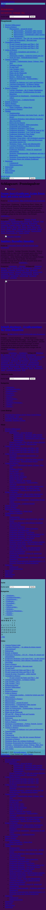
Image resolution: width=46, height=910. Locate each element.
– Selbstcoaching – (11, 399)
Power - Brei (36, 227)
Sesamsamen (10, 231)
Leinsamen (4, 225)
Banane (3, 268)
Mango (11, 274)
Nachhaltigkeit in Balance (14, 109)
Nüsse (15, 227)
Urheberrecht (13, 163)
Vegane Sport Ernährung (9, 233)
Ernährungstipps (21, 357)
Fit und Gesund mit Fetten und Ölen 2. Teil (24, 46)
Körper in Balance (11, 88)
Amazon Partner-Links (13, 645)
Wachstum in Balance (12, 105)
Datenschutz (9, 167)
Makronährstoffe (21, 364)
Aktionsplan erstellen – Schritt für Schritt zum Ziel (26, 56)
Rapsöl (22, 366)
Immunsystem (37, 272)
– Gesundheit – (10, 395)
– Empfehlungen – (11, 391)
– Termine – (9, 404)
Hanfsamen (24, 223)
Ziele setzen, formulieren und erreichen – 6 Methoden (23, 747)
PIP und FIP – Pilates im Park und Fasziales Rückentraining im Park (20, 715)
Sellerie (39, 229)
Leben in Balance (11, 50)
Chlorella (27, 219)
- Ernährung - (23, 353)
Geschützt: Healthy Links (13, 418)
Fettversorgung (6, 359)
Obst (19, 227)
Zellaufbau (13, 278)
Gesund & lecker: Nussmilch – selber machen (20, 674)
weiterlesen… (5, 216)
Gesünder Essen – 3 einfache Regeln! (22, 100)
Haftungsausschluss (16, 165)
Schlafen (4, 368)
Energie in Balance (11, 102)
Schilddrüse (15, 276)
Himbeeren (14, 361)
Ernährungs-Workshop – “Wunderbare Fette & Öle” (27, 130)
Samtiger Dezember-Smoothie (17, 241)
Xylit (23, 370)
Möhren (9, 227)
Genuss (25, 359)
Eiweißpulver (5, 221)
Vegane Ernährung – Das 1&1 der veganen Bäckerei (27, 38)
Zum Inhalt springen (8, 2)
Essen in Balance (11, 27)
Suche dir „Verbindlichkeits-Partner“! (17, 726)
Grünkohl (36, 221)
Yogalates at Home (15, 65)
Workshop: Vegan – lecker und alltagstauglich (24, 144)
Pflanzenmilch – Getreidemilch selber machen (29, 34)
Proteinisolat (5, 366)
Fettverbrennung (39, 357)
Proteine (36, 274)
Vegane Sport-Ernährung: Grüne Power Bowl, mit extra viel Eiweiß (23, 195)
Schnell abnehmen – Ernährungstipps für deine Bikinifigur (21, 328)
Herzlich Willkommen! (13, 25)
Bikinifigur (39, 353)
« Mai (3, 637)
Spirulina (27, 231)
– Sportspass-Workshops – (14, 402)
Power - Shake (6, 229)
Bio (2, 355)
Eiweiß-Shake (21, 355)
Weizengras (5, 278)
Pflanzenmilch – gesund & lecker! (20, 29)
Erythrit (30, 357)
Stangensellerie (36, 231)
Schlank (10, 368)
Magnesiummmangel (8, 364)
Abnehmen (38, 266)
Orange (17, 274)
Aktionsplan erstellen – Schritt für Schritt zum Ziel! (26, 695)
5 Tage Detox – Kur (12, 417)
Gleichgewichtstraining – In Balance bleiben (24, 84)
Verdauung (32, 276)
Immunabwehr (27, 272)
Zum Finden (9, 749)
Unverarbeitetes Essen (13, 370)
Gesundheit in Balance (12, 42)
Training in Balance (11, 59)
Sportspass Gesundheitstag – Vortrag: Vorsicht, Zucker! (23, 724)
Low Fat (25, 362)
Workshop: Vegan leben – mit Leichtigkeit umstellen (27, 138)
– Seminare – (9, 401)
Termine (8, 111)
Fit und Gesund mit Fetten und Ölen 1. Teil (24, 44)
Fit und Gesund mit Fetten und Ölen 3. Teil (24, 48)
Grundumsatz (5, 361)
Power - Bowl (26, 227)
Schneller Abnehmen (21, 368)
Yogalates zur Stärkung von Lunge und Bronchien (26, 82)
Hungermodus (24, 361)
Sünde (3, 370)
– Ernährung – (10, 393)
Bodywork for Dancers (17, 123)
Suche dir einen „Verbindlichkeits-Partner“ (23, 57)
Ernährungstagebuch (8, 357)
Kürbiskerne (33, 223)
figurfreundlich (17, 359)
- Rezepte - (12, 219)
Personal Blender (26, 274)
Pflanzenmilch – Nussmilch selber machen (28, 31)
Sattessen (39, 366)
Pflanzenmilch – (19, 36)
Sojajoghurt (19, 231)
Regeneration (31, 229)
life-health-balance (7, 9)
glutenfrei (4, 270)
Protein (14, 229)
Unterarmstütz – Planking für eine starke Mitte (25, 86)
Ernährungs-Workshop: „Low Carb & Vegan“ (24, 132)
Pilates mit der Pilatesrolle (18, 73)
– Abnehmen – (10, 387)
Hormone (18, 272)
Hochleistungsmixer (7, 272)
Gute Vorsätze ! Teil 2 (16, 71)
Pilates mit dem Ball (16, 75)
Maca (24, 225)
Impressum (9, 161)
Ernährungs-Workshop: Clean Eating (21, 128)
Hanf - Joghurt (6, 223)
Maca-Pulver (31, 225)
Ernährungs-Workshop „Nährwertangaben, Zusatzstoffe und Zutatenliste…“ (23, 125)
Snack (31, 368)
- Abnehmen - (13, 266)
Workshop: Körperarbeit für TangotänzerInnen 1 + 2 (27, 157)
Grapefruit (11, 270)
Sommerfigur (38, 368)
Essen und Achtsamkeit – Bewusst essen (23, 40)
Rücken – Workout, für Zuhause (20, 77)
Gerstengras (28, 221)
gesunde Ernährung (35, 359)
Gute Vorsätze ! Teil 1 (16, 69)
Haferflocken (20, 270)
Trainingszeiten (14, 113)
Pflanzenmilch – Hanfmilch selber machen (28, 33)
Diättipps (7, 355)
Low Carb (17, 362)
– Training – (9, 406)
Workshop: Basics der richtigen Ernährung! (24, 159)
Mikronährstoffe (33, 364)
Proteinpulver (21, 229)
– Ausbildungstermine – (13, 389)
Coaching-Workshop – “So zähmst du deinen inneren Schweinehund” (24, 147)
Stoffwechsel (23, 276)
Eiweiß (33, 219)
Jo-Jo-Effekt (34, 361)
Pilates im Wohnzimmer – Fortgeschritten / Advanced (23, 708)
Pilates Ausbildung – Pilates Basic (20, 107)
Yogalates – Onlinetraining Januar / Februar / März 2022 (24, 745)
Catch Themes (28, 754)
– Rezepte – (9, 397)
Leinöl (11, 362)
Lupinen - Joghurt (15, 225)
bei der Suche (5, 176)
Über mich (8, 169)
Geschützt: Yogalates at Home (15, 420)
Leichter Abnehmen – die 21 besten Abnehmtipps (26, 90)
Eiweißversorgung (17, 221)
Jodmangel (4, 362)
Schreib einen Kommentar (36, 201)
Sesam (3, 231)
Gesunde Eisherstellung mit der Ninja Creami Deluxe (23, 415)
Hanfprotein (16, 223)
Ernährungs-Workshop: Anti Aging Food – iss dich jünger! (25, 658)
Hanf (42, 221)
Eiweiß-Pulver (17, 268)
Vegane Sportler (23, 233)
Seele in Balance (10, 103)
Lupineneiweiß (34, 362)
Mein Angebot (10, 171)
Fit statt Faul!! (14, 67)
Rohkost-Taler (30, 366)
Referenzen (9, 172)
